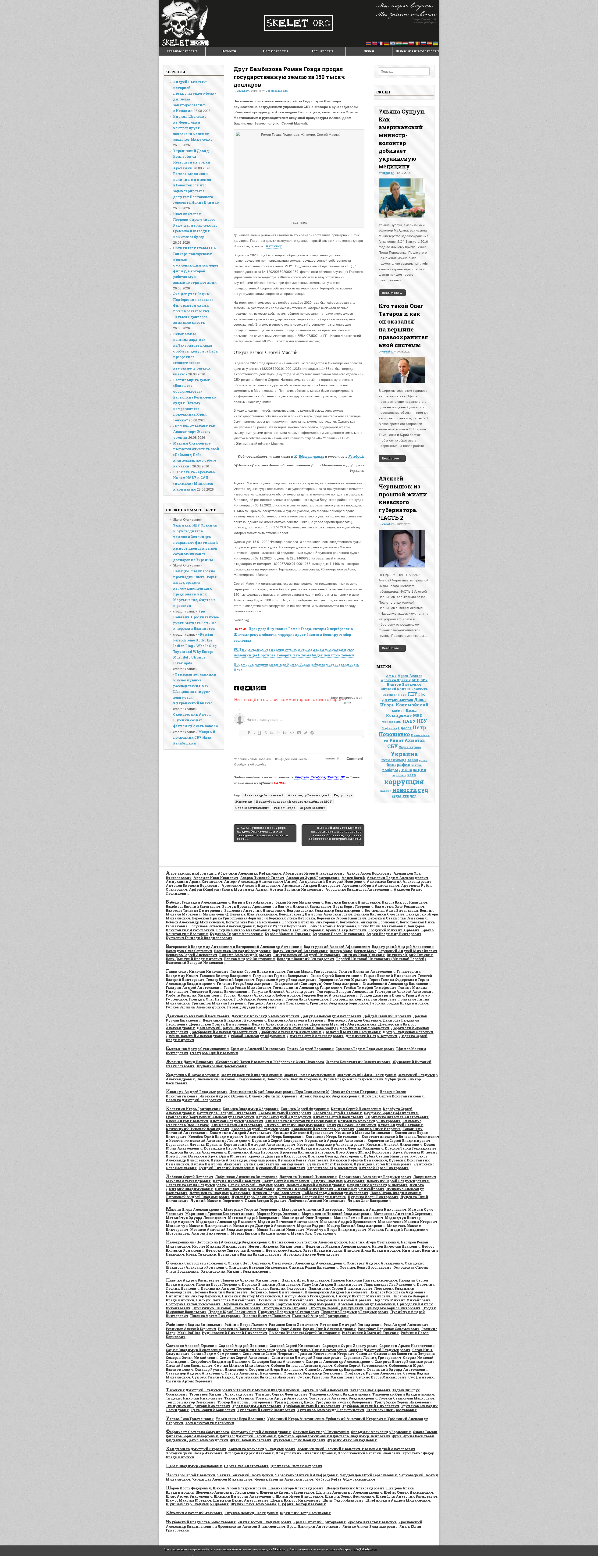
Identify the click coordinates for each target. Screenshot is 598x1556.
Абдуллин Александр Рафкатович (249, 873)
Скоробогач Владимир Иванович (220, 1361)
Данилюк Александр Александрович (265, 1016)
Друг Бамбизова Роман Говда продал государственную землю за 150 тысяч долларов (289, 76)
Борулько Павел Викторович (298, 930)
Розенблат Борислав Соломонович (389, 1329)
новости (404, 790)
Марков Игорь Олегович (278, 1213)
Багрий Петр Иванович (253, 902)
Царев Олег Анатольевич (246, 1466)
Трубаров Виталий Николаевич (311, 1406)
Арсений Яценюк (396, 680)
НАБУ (409, 721)
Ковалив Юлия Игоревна (378, 1129)
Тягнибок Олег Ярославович (391, 1410)
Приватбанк (420, 735)
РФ (386, 741)
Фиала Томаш (425, 1432)
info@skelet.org (364, 1549)
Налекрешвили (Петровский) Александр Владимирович (218, 1242)
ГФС (421, 694)
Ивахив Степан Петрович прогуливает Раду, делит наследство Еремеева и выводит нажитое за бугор (195, 225)
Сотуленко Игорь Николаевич (276, 1369)
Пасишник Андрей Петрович (227, 1288)
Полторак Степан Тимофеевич (193, 1304)
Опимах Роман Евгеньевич (313, 1267)
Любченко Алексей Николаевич (316, 1200)
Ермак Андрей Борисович (310, 1049)
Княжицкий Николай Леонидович (197, 1129)
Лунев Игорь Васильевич (254, 1197)
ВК (342, 777)
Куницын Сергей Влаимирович (383, 1164)
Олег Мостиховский (252, 808)
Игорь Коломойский (404, 705)
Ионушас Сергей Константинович (393, 1096)
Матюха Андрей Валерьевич (254, 1217)
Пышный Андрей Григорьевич (320, 1316)
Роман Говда (284, 808)
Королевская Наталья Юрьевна (194, 1144)
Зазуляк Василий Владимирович (251, 1075)
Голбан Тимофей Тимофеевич (370, 987)
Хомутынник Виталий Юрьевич (306, 1453)
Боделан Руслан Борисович (281, 926)
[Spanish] (430, 43)
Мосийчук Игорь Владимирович (336, 1229)
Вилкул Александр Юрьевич (245, 955)
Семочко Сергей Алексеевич (245, 1357)
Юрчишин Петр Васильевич (305, 1513)
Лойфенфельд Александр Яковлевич (335, 1193)
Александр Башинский (264, 795)
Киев (411, 710)
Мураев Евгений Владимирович (260, 1233)
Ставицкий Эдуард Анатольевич (397, 1369)
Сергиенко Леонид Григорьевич (372, 1357)
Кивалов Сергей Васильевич (338, 1117)
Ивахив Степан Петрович (354, 1092)
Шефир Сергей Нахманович (408, 1492)
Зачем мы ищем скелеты (417, 51)
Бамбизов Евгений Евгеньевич (193, 906)
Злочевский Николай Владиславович (231, 1079)
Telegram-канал (311, 456)
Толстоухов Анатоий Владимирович (343, 1398)
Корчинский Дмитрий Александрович (259, 1144)
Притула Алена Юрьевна (284, 1308)
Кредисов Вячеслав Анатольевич (196, 1152)
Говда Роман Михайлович (247, 987)
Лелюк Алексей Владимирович (256, 1185)
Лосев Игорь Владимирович (395, 1193)
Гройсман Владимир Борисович (339, 1003)
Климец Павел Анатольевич (237, 1125)
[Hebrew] (393, 43)
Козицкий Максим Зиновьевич (364, 1132)
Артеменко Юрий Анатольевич (370, 885)
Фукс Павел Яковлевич (250, 1440)
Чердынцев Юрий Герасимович (368, 1475)
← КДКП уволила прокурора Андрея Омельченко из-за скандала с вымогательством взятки (262, 833)
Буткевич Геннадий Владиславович (199, 938)
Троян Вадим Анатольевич (256, 1406)
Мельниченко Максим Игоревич (407, 1221)
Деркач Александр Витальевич (280, 1024)
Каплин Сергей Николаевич (356, 1109)
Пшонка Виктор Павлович (266, 1316)
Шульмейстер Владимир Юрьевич (197, 1504)
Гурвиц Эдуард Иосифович (252, 1007)
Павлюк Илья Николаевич (305, 1280)
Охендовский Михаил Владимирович (235, 1271)
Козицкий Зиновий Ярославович (303, 1132)
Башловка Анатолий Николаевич (254, 910)
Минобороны (391, 721)
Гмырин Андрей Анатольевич (194, 987)
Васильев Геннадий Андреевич (242, 951)
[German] (387, 43)
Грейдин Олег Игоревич (210, 999)
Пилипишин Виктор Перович (193, 1296)
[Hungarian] (405, 43)
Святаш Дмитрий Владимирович (379, 1350)
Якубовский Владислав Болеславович (201, 1522)
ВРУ (424, 680)
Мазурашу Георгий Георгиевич (252, 1209)
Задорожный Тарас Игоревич (192, 1075)
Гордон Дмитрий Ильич (382, 995)
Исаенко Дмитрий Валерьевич (193, 1100)
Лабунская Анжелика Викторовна (246, 1177)
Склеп (369, 51)
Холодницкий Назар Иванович (194, 1453)
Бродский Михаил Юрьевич (394, 930)
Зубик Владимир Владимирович (353, 1079)
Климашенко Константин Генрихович (300, 1121)
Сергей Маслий (313, 808)
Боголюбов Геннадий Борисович (369, 922)
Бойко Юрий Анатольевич (382, 926)
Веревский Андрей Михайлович (407, 951)
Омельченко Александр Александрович (308, 1263)
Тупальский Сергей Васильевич (266, 1410)
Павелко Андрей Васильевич (192, 1280)
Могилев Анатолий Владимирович (222, 1229)
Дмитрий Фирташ (397, 700)
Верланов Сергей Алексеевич (191, 955)
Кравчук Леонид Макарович (357, 1148)
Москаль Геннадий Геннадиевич (398, 1229)
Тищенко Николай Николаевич (194, 1398)
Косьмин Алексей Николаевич (394, 1144)
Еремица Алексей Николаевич (258, 1049)
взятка (416, 765)
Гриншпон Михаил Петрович (219, 1003)
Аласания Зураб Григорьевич (313, 878)
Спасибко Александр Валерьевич (335, 1369)
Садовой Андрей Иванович (243, 1345)
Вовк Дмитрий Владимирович (194, 959)
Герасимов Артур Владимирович (286, 979)
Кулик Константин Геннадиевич (274, 1164)
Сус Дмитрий (421, 1377)
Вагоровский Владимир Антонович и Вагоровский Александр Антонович (234, 946)
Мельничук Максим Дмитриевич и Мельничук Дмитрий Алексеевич (230, 1225)
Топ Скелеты (322, 51)
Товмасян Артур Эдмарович (281, 1398)
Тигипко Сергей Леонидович (281, 1394)
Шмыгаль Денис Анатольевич (240, 1500)
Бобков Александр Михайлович (195, 922)
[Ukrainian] (436, 43)
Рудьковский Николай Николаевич (234, 1333)
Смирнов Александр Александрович (339, 1361)
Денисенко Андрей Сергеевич (354, 1020)
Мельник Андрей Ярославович (348, 1221)
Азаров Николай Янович (262, 878)
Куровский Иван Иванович (280, 1168)
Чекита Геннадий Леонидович (245, 1475)
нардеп (386, 791)
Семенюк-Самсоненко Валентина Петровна (395, 1353)
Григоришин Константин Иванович (363, 999)
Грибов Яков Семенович (306, 999)
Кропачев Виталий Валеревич (307, 1152)
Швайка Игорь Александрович (296, 1488)
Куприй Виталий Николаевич (226, 1168)
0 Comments (278, 91)
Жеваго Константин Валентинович (358, 1062)
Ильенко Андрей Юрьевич (223, 1096)
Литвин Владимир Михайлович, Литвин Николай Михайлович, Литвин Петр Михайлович (299, 1189)
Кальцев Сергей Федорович (305, 1109)
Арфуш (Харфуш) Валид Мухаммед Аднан (228, 889)
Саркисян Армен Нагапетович (407, 1345)
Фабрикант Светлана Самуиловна (197, 1432)
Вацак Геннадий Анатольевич (300, 951)
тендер (409, 795)
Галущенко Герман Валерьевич (281, 975)
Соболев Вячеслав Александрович (301, 1365)
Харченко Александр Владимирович (261, 1449)
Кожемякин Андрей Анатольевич (240, 1132)
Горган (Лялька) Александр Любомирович (262, 995)
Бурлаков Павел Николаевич (339, 934)
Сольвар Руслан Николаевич (221, 1369)
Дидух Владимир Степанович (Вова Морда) (298, 1028)
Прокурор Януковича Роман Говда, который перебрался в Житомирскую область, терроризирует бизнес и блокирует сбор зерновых (293, 634)
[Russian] (423, 43)
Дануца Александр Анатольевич (331, 1016)
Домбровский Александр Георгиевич (223, 1032)
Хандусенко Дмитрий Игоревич (196, 1449)
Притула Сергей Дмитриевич (336, 1308)
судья (397, 796)
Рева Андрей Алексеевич (406, 1324)
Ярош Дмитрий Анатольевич (314, 1526)
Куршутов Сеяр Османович (332, 1168)
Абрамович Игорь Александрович (314, 873)
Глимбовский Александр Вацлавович (397, 983)
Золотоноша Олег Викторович (294, 1079)
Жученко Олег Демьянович (221, 1066)
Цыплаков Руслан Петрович (296, 1466)
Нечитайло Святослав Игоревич (235, 1250)
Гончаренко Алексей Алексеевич (404, 991)
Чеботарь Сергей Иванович (190, 1475)
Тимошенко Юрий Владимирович (403, 1394)
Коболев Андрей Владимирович (260, 1129)
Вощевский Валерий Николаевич (196, 962)
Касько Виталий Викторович (284, 1113)
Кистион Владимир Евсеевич (236, 1121)
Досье (420, 699)
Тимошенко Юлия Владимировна (339, 1394)
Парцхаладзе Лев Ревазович (389, 1284)
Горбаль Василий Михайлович (194, 995)
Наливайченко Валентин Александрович (309, 1242)
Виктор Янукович (404, 684)
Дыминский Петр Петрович (371, 1036)
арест (423, 760)
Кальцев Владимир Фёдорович (251, 1109)
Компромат (399, 715)
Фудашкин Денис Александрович (197, 1440)
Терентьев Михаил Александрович (221, 1394)
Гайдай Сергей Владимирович (257, 971)
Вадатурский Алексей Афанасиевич (337, 946)
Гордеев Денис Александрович (330, 995)
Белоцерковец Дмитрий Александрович (315, 914)
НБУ (422, 721)
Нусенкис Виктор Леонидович (311, 1254)
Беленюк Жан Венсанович (253, 914)
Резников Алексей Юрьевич (191, 1329)
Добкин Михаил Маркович (364, 1028)
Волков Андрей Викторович (249, 959)
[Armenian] (369, 43)
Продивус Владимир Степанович (288, 1312)
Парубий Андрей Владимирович (332, 1284)
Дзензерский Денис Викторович (226, 1028)
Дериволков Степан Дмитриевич (219, 1024)
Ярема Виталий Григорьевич (319, 1522)
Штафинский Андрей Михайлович (397, 1500)
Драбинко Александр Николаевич (290, 1032)
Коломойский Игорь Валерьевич (274, 1136)
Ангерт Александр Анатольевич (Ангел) (260, 881)
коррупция (404, 781)
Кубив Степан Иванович (386, 1156)
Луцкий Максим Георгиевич (216, 1200)
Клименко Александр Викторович (369, 1121)
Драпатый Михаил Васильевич (352, 1032)
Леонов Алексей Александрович (315, 1185)
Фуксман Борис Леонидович (299, 1440)
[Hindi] (399, 43)
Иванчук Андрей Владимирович (197, 1092)
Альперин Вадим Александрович (397, 878)
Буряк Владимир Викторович (394, 934)
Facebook (355, 456)
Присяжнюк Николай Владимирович (226, 1308)
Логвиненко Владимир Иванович (220, 1193)
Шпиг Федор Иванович (342, 1500)
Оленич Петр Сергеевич (249, 1263)
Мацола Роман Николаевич (358, 1217)
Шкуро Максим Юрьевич (188, 1500)
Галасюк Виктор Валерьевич (225, 975)
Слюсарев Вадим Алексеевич (278, 1361)
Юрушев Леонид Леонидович (251, 1513)
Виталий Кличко (395, 689)
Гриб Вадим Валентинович (259, 999)
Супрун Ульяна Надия (213, 1377)
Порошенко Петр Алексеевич (248, 1304)
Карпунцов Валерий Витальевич (226, 1113)
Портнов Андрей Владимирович (306, 1304)
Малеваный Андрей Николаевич (376, 1209)
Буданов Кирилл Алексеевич (236, 934)
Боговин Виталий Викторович (310, 922)
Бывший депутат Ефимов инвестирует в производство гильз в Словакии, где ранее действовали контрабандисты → (334, 835)
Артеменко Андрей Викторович (311, 885)
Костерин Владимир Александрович (330, 1144)
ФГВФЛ (412, 760)
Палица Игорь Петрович (218, 1284)
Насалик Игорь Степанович (374, 1242)
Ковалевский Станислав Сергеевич (322, 1129)
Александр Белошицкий (309, 795)
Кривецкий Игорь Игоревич (253, 1152)
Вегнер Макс (341, 951)
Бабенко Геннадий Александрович (198, 902)
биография (398, 764)
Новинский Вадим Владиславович (249, 1254)
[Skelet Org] (299, 23)
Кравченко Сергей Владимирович (298, 1148)
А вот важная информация (191, 873)
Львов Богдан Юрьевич (265, 1200)
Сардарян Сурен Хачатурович (349, 1345)
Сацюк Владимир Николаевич (193, 1350)
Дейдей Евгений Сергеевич (387, 1016)
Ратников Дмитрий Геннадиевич (351, 1324)
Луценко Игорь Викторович (373, 1197)
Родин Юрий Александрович (329, 1329)
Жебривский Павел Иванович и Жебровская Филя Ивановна (269, 1062)
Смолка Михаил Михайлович (241, 1365)
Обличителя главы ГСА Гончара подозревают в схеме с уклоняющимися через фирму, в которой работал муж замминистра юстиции (195, 265)
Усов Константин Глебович (209, 1423)
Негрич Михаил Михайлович (219, 1246)
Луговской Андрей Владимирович (198, 1197)
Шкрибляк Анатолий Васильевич (406, 1496)
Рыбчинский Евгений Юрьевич (370, 1333)
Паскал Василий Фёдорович (281, 1288)
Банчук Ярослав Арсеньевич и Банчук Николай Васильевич (276, 906)
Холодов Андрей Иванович (249, 1453)
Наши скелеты (275, 51)
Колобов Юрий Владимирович (215, 1136)
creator (243, 91)
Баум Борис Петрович (353, 906)
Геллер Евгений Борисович (230, 979)
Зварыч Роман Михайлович (309, 1075)
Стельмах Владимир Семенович (313, 1373)
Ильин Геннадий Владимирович (329, 1096)
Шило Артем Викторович (189, 1496)
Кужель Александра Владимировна (243, 1160)
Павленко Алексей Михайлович (250, 1280)
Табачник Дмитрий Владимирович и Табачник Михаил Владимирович (232, 1390)
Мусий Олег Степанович (313, 1233)
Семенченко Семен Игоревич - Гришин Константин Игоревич (298, 1353)
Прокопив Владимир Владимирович (354, 1312)
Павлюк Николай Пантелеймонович (364, 1280)
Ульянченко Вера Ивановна (240, 1419)
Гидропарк (343, 795)
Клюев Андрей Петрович (400, 1125)
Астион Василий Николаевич (297, 889)
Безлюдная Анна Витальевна (391, 910)
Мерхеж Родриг (311, 1225)
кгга (411, 774)
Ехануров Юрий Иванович (214, 1053)
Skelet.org (280, 1549)
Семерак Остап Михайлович (192, 1357)
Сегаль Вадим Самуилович (216, 1353)
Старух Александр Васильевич (253, 1373)
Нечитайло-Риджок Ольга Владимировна (304, 1250)
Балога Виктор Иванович (404, 902)
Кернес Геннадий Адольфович (283, 1117)
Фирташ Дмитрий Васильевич (248, 1436)
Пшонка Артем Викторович (215, 1316)
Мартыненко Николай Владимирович (337, 1213)
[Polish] (411, 43)
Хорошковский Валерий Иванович (369, 1453)
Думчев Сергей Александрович (315, 1036)
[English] (375, 43)
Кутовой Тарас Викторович (384, 1168)
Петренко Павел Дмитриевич (276, 1292)
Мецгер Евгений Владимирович (356, 1225)
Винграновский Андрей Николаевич (307, 955)
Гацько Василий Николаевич (390, 975)
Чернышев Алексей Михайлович (222, 1479)
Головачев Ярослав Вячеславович (220, 991)
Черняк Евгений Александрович (283, 1479)
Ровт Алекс (291, 1329)
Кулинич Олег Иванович (329, 1164)
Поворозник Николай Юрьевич (343, 1300)
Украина (404, 754)
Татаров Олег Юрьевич (370, 1390)
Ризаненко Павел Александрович (248, 1329)
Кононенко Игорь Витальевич (333, 1136)
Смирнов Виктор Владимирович (404, 1361)
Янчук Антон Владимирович (265, 1522)
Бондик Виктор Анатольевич (243, 930)
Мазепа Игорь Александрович (194, 1209)
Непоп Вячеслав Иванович (396, 1246)
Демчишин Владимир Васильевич (234, 1020)
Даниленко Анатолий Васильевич (198, 1016)
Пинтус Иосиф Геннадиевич (308, 1296)
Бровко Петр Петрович (346, 930)
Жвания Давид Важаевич (190, 1062)
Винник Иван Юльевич (363, 955)
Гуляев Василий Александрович (195, 1007)
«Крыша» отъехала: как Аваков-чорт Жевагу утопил (194, 432)
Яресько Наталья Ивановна (372, 1522)
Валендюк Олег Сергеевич (189, 951)
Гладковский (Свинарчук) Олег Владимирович (317, 983)
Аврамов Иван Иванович (215, 878)
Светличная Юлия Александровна (254, 1350)
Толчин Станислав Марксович (406, 1398)
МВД (418, 715)
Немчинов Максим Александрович (338, 1246)
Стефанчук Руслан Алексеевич (373, 1373)
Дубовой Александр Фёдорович (256, 1036)
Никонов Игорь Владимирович (372, 1250)
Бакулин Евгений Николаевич (352, 902)
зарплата (399, 775)
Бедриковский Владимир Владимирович (325, 910)
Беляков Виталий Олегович (379, 914)
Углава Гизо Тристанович (190, 1419)
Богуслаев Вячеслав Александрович (222, 926)
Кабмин (398, 710)
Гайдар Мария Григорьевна (312, 971)
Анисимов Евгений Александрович (399, 881)
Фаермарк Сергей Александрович (261, 1432)
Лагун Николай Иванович (236, 1181)
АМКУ (391, 676)
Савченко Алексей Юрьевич (191, 1345)
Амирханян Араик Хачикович (194, 881)
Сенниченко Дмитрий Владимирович (306, 1357)
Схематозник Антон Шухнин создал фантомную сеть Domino (195, 720)
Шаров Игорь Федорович (188, 1488)
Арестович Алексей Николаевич (250, 885)
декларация (412, 769)
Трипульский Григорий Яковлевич (198, 1406)
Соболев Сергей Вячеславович (360, 1365)
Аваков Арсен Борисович (369, 873)
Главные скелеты (182, 51)
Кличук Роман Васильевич (351, 1125)
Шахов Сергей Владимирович (239, 1488)
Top (587, 1545)
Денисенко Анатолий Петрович (297, 1020)
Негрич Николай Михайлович (276, 1246)
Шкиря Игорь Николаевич (299, 1496)
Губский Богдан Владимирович (399, 1003)
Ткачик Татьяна (239, 1398)
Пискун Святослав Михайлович (226, 1300)
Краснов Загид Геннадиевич (410, 1148)
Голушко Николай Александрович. (283, 991)
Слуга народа (410, 747)
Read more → (392, 293)
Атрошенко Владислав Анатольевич (358, 889)
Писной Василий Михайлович (285, 1300)
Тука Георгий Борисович (213, 1410)
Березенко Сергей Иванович (341, 918)
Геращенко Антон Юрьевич (342, 979)
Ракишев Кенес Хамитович (293, 1324)
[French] (381, 43)
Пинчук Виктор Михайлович (363, 1296)
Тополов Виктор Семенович (191, 1402)
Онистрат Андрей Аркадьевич (375, 1263)
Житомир (243, 801)
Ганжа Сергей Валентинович (336, 975)
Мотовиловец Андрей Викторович (197, 1233)
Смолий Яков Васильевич (189, 1365)
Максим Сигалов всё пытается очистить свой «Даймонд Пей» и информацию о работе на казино (196, 455)
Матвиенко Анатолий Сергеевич (403, 1213)
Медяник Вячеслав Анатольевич (288, 1221)
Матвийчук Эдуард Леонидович (196, 1217)
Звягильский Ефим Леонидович (366, 1075)
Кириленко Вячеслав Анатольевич (397, 1117)
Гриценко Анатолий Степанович (278, 1003)
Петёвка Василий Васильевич (220, 1292)
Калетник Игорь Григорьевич (193, 1109)
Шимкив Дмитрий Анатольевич (244, 1496)
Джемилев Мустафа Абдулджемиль (343, 1024)
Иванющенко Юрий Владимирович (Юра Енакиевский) (279, 1092)
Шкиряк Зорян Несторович (349, 1496)
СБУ (392, 746)
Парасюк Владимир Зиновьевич (271, 1284)
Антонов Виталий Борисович (193, 885)
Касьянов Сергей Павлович (337, 1113)
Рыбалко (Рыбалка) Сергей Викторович (304, 1333)
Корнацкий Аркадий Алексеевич (335, 1140)
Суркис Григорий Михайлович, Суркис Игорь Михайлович (351, 1377)
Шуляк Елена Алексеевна (253, 1504)
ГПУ (412, 694)
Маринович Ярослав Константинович (220, 1213)
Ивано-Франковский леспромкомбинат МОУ (294, 801)
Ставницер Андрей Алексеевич (194, 1373)
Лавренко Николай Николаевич (308, 1177)
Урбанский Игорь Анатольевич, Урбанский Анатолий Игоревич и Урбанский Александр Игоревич (297, 1421)
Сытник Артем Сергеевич (189, 1381)
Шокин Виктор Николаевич (295, 1500)
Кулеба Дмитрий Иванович (216, 1164)
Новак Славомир (201, 1254)
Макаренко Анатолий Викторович (313, 1209)
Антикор (274, 246)
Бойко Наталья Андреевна (332, 926)
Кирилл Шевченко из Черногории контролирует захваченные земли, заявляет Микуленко (192, 128)
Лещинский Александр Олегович (377, 1185)
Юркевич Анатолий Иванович (194, 1513)
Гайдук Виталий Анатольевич (366, 971)
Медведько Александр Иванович (226, 1221)
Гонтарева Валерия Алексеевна (345, 991)
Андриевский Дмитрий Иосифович (332, 881)
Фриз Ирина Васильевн (413, 1436)
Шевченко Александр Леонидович (227, 1492)
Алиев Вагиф (353, 878)
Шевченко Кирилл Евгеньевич (287, 1492)
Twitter (332, 777)
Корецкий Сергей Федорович (277, 1140)
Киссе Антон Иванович (187, 1121)
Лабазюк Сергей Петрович (189, 1177)
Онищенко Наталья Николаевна (258, 1267)
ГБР (403, 694)
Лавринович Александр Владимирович (375, 1177)
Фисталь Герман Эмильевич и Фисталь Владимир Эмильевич (334, 1436)
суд (423, 789)
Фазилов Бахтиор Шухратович (321, 1432)
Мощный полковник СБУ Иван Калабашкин (194, 737)
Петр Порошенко (402, 730)
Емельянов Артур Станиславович (197, 1049)
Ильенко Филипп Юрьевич (273, 1096)
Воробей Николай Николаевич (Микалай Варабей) (381, 959)
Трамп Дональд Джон (294, 1402)
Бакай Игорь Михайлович (299, 902)
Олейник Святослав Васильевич (196, 1263)
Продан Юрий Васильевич (232, 1312)
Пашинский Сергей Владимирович (340, 1288)
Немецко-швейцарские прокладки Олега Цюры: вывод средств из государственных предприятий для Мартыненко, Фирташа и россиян (195, 588)
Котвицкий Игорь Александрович (235, 1148)
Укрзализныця (393, 760)
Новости (228, 51)
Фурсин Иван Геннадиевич (352, 1440)
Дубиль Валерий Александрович (196, 1036)
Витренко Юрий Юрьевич (410, 955)
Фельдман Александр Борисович (381, 1432)
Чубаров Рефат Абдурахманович (345, 1479)
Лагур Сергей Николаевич (285, 1181)
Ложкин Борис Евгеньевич (276, 1193)
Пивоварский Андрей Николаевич (336, 1292)
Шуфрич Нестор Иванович (302, 1504)
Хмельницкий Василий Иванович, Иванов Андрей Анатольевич (356, 1449)
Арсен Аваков (410, 675)
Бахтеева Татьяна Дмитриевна (194, 910)
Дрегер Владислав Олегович (408, 1032)
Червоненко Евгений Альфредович (306, 1475)
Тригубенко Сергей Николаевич (403, 1402)
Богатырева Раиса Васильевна (253, 922)
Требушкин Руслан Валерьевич (344, 1402)
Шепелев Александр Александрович (349, 1492)
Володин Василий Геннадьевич (305, 959)
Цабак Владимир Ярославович (194, 1466)
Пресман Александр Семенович (366, 1304)
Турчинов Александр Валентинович (330, 1410)
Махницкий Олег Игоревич (306, 1217)
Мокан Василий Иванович (280, 1229)
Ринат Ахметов (407, 740)
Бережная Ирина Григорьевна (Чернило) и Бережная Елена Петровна (253, 918)
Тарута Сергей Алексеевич (324, 1390)
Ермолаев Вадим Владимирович (365, 1049)
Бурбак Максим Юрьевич (288, 934)
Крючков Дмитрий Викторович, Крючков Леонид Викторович (305, 1156)
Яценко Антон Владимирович (370, 1526)
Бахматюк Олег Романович (399, 906)
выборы (390, 769)
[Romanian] (417, 43)
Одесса (405, 728)
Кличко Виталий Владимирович (294, 1125)
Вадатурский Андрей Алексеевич (403, 946)
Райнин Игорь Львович (245, 1324)
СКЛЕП (279, 783)
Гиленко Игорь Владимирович (245, 983)
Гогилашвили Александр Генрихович (307, 987)
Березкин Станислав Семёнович (397, 918)
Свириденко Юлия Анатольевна (317, 1350)
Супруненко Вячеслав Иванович (265, 1377)
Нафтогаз (389, 728)
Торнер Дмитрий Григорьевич (245, 1402)
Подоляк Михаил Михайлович (402, 1300)
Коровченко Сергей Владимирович (398, 1140)
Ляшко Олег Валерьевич (369, 1200)
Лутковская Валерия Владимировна (312, 1197)
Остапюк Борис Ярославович (366, 1267)
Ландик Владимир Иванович (338, 1181)
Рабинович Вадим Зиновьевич (194, 1324)
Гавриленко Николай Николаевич (197, 971)
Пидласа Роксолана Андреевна (397, 1292)
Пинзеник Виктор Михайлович (251, 1296)
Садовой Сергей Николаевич (295, 1345)
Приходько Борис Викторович (392, 1308)
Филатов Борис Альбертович (192, 1436)
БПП (416, 680)
